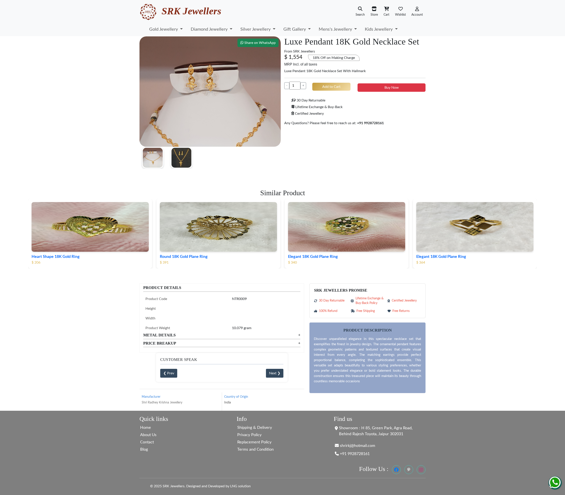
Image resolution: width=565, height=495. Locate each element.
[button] (417, 11)
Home (145, 428)
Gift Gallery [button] (295, 29)
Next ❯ (274, 373)
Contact (147, 442)
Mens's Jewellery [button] (336, 29)
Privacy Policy (249, 435)
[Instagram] (421, 469)
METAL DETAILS (221, 335)
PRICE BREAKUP (221, 343)
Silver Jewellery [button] (256, 29)
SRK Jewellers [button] (304, 51)
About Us (148, 435)
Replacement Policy (254, 442)
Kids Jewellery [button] (379, 29)
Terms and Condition (255, 450)
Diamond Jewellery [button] (210, 29)
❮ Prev (168, 373)
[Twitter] (408, 469)
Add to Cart (331, 86)
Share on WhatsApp (259, 43)
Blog (144, 450)
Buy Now (391, 87)
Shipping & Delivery (254, 428)
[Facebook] (396, 469)
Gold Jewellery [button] (164, 29)
